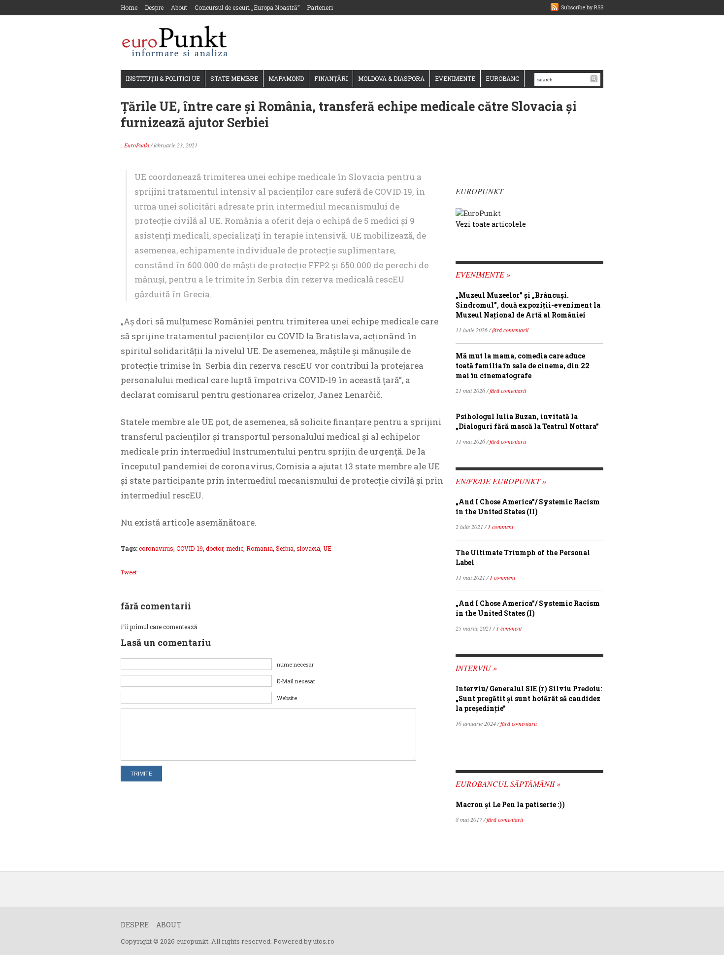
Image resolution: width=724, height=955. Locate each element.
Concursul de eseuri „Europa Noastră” (247, 7)
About (179, 7)
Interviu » (476, 668)
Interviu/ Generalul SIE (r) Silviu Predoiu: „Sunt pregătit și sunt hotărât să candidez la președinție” (529, 698)
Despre (154, 7)
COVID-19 (189, 548)
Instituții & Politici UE (163, 78)
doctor (214, 548)
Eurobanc (502, 78)
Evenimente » (483, 274)
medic (234, 548)
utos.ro (323, 941)
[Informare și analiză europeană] (178, 42)
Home (129, 7)
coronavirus (156, 548)
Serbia (285, 548)
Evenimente (455, 78)
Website (287, 698)
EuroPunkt (136, 145)
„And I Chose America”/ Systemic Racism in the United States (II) (528, 506)
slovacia (308, 548)
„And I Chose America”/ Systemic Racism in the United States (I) (528, 608)
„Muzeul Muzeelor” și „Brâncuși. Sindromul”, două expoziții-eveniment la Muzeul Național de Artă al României (528, 304)
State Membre (234, 78)
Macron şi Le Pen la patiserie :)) (510, 804)
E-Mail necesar (296, 681)
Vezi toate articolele (491, 224)
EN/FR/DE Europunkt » (501, 481)
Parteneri (320, 7)
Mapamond (286, 78)
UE (327, 548)
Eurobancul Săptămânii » (508, 783)
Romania (259, 548)
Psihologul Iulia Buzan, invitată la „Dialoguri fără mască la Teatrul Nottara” (527, 421)
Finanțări (331, 78)
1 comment (500, 527)
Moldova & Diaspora (391, 78)
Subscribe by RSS (582, 7)
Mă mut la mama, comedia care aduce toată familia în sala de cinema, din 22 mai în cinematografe (523, 365)
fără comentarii (510, 330)
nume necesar (295, 664)
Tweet (129, 572)
